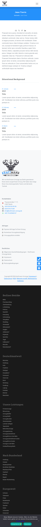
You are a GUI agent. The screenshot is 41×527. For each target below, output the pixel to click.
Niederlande (6, 500)
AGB (14, 278)
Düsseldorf (6, 373)
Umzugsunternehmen (9, 433)
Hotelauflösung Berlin (9, 446)
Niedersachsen (7, 464)
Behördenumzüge (8, 428)
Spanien (5, 505)
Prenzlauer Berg (7, 302)
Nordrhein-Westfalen (9, 467)
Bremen (5, 393)
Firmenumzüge (7, 409)
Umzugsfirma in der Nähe (10, 436)
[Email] (16, 31)
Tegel (4, 339)
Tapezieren (6, 426)
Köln (4, 365)
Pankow (5, 309)
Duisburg (5, 385)
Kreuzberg (6, 314)
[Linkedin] (25, 31)
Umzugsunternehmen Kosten (11, 438)
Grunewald (6, 324)
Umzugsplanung (7, 431)
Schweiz (5, 493)
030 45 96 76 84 (10, 209)
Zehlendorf (6, 332)
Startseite (16, 15)
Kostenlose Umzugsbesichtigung (14, 232)
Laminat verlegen (8, 423)
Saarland (5, 472)
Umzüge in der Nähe (8, 443)
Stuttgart (5, 370)
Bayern (5, 477)
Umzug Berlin (6, 416)
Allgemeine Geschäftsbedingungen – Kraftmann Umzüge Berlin (18, 253)
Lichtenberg (6, 307)
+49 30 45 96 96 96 (10, 206)
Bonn (4, 380)
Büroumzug (6, 411)
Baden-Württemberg (8, 479)
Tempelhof (6, 319)
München (5, 360)
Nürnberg (5, 383)
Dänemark (6, 513)
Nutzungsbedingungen (11, 263)
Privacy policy (20, 521)
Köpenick (5, 334)
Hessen (5, 462)
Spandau (5, 337)
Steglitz (5, 329)
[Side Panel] (37, 4)
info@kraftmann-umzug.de (13, 211)
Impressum (7, 257)
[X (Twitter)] (19, 31)
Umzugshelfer (7, 413)
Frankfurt (5, 368)
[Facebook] (22, 31)
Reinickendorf (7, 347)
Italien (4, 508)
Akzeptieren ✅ (16, 524)
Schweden (6, 510)
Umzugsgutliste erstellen (12, 235)
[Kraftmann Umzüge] (4, 3)
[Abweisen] (39, 521)
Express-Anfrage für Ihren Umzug (14, 229)
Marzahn (5, 344)
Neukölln (5, 312)
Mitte (4, 299)
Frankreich (6, 503)
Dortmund (6, 375)
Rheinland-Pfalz (7, 469)
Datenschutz (8, 260)
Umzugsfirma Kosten (9, 441)
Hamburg (5, 363)
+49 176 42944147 (10, 213)
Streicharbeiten (7, 421)
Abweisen (27, 524)
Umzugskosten (7, 419)
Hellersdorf (6, 342)
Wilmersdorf (6, 327)
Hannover (5, 378)
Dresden (5, 390)
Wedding (5, 322)
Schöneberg (6, 317)
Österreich (6, 495)
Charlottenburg (7, 304)
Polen (4, 498)
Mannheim (6, 395)
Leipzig (5, 388)
